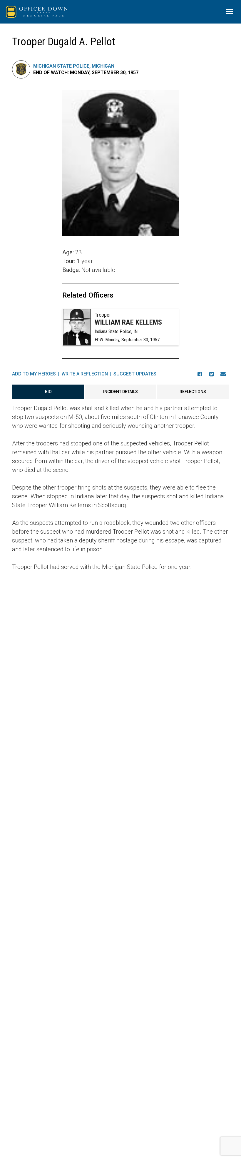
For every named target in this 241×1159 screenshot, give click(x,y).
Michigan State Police (61, 66)
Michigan (103, 66)
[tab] (48, 392)
